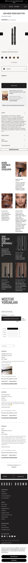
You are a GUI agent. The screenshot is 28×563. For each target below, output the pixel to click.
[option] (2, 58)
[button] (2, 6)
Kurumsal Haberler (6, 495)
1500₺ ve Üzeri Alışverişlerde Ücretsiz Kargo (13, 105)
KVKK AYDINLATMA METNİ (6, 542)
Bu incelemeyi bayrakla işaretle (9, 383)
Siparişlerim (4, 493)
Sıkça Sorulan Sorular (6, 514)
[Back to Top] (25, 423)
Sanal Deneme (5, 527)
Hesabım (3, 491)
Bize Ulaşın (4, 504)
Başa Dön (14, 466)
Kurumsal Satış (5, 498)
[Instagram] (2, 536)
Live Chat (3, 525)
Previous (1, 33)
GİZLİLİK (3, 543)
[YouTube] (14, 536)
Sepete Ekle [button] (14, 85)
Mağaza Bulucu (5, 508)
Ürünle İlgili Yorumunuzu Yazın (11, 318)
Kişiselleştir (14, 560)
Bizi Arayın (4, 506)
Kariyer (3, 519)
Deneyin (15, 62)
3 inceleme (13, 19)
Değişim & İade (5, 512)
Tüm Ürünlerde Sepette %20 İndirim (14, 1)
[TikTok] (12, 536)
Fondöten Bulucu (5, 529)
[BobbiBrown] (14, 7)
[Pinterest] (9, 536)
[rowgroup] (14, 196)
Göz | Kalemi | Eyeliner (6, 16)
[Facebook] (4, 536)
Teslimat (3, 510)
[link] (25, 6)
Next (26, 33)
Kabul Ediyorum (14, 556)
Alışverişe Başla (13, 100)
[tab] (7, 311)
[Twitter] (7, 536)
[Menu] (2, 6)
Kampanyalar (4, 517)
